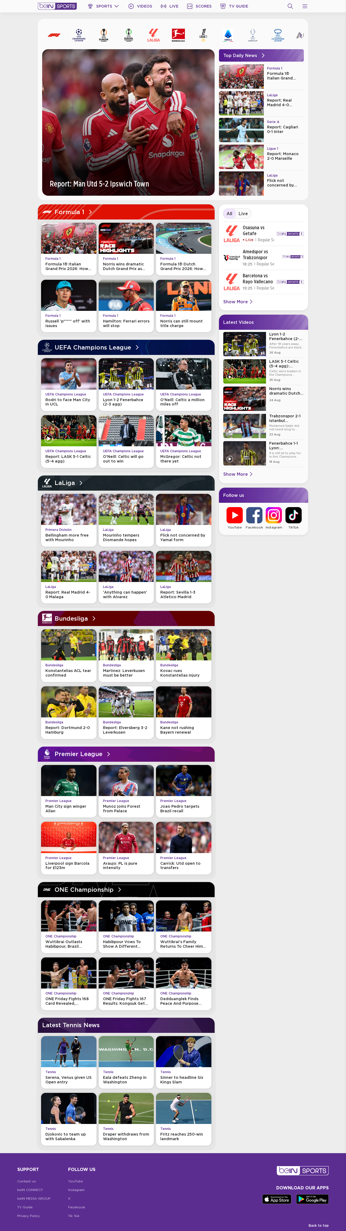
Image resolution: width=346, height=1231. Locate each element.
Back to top (319, 1225)
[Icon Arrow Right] (300, 35)
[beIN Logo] (57, 6)
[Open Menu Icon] (305, 6)
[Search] (290, 6)
